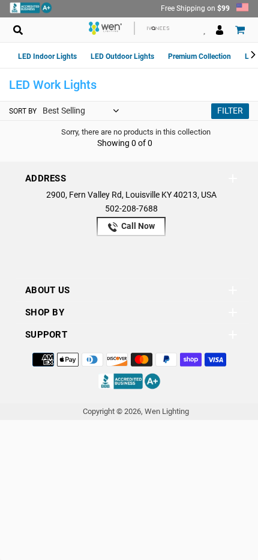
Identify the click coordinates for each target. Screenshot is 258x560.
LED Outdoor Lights (122, 56)
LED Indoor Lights (47, 56)
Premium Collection (199, 56)
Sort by (23, 111)
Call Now (137, 226)
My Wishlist (204, 29)
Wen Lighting (167, 411)
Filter (230, 110)
